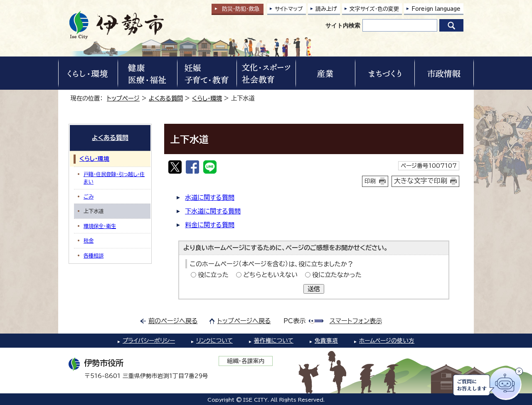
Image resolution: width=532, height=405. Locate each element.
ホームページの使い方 (386, 341)
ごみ (89, 196)
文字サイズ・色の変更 (374, 9)
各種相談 (93, 255)
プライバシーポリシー (149, 341)
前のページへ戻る (173, 321)
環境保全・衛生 (100, 225)
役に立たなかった (337, 275)
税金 (89, 240)
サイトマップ (289, 9)
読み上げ (326, 9)
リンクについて (214, 341)
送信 (314, 289)
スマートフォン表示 (356, 321)
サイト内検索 (342, 25)
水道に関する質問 (209, 197)
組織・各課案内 (246, 361)
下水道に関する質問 (213, 211)
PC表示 (294, 321)
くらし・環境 (207, 98)
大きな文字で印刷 (420, 180)
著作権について (273, 341)
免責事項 (326, 341)
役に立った (213, 275)
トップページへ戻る (244, 321)
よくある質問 (166, 98)
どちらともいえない (270, 275)
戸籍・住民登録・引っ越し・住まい (114, 178)
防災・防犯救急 (240, 9)
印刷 (370, 181)
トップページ (123, 98)
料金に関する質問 (209, 225)
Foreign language (436, 9)
